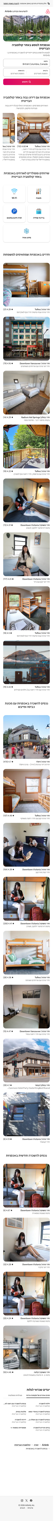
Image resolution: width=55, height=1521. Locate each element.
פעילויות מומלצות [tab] (15, 1395)
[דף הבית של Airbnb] (48, 11)
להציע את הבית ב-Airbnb (16, 11)
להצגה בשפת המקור (11, 3)
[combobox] (26, 64)
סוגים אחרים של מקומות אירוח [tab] (38, 1395)
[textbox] (38, 73)
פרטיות (30, 1508)
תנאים (22, 1508)
